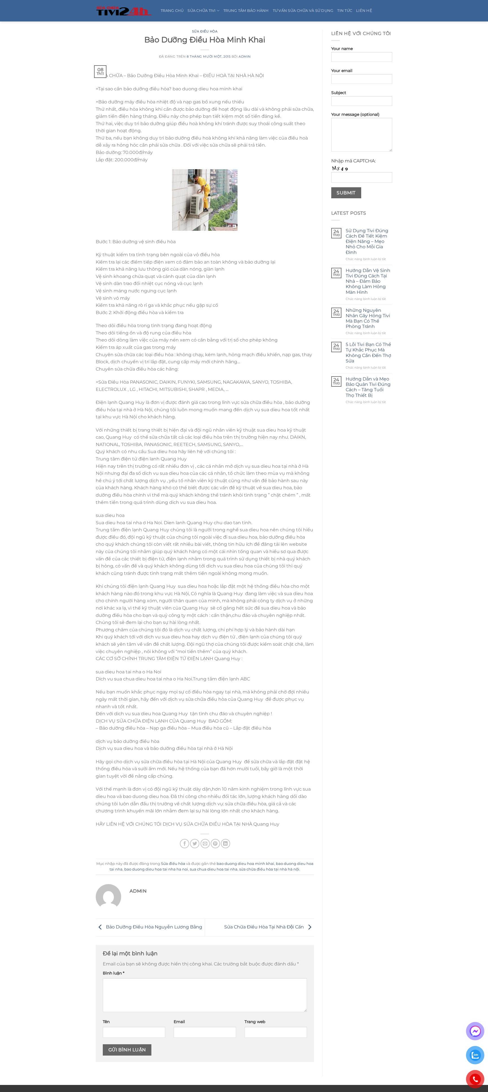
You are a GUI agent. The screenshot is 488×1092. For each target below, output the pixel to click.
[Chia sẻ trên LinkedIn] (225, 843)
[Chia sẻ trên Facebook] (184, 843)
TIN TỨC (344, 10)
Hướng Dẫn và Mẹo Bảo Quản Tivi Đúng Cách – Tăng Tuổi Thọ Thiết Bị (368, 387)
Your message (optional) (355, 114)
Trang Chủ (172, 10)
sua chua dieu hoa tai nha (214, 869)
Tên (106, 1021)
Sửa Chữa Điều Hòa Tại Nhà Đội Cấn (264, 927)
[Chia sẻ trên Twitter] (194, 843)
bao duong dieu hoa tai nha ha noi (156, 869)
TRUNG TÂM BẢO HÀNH (246, 10)
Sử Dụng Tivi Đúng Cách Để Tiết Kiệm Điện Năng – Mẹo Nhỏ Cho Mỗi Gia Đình (367, 241)
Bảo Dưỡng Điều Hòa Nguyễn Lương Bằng (153, 927)
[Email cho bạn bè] (205, 843)
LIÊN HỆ (364, 10)
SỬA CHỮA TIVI (201, 10)
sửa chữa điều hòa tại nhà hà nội (269, 869)
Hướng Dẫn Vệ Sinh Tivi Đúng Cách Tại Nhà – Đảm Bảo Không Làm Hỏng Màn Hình (368, 281)
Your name (342, 48)
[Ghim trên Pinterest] (215, 843)
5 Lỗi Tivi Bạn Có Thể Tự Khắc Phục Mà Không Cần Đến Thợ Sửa (368, 353)
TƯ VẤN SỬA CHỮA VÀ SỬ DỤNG (303, 10)
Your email (341, 70)
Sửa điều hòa (205, 31)
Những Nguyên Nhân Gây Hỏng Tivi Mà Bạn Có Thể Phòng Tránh (368, 318)
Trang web (255, 1021)
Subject (338, 92)
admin (245, 56)
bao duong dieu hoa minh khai (245, 864)
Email (179, 1021)
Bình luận (113, 973)
